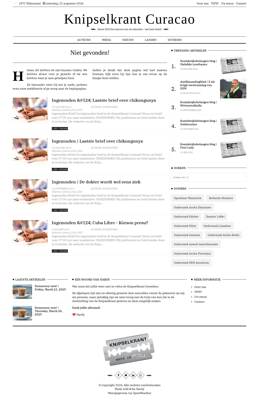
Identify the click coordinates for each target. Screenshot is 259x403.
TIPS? (215, 3)
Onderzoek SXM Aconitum (191, 262)
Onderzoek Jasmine (187, 235)
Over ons (203, 3)
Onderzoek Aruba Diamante (192, 207)
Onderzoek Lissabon (217, 226)
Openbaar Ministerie (188, 198)
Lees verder (59, 128)
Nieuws (128, 40)
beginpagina (77, 88)
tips (128, 74)
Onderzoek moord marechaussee (196, 244)
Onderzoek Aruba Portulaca (192, 253)
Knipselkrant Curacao (129, 19)
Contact (241, 3)
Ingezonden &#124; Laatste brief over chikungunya (104, 100)
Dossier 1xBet (215, 216)
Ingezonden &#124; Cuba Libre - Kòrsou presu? (100, 222)
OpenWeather (142, 393)
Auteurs (84, 40)
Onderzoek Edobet (186, 216)
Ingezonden (110, 106)
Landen (150, 40)
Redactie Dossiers (221, 198)
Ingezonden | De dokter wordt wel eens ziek (96, 182)
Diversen (175, 40)
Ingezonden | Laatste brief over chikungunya (97, 141)
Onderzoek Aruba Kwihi (223, 235)
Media (106, 40)
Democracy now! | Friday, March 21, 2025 (50, 287)
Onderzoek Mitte (185, 226)
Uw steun (227, 3)
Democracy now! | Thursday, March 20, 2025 (48, 311)
